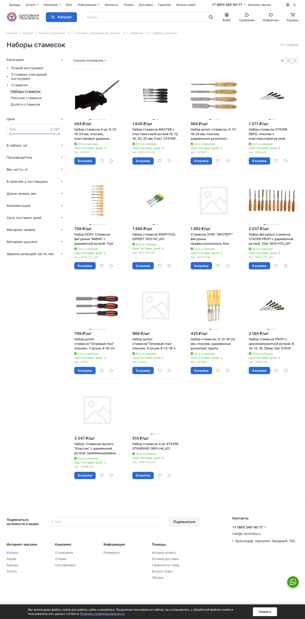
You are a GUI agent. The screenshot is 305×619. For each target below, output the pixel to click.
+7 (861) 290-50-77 (227, 5)
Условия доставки (165, 559)
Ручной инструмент (27, 68)
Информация (114, 544)
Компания (63, 544)
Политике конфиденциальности (102, 613)
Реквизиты (112, 553)
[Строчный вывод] (288, 60)
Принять (265, 611)
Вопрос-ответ (162, 571)
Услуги (12, 571)
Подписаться (184, 522)
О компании (64, 553)
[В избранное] (101, 161)
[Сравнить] (111, 161)
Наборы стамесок (25, 91)
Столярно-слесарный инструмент (29, 76)
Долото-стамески (25, 104)
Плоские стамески (26, 98)
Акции (11, 559)
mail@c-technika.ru (246, 534)
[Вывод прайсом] (295, 60)
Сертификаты (65, 565)
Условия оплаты (164, 553)
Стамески (19, 85)
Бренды (12, 565)
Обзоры (157, 578)
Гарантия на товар (165, 565)
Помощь (159, 544)
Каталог (13, 553)
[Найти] (211, 17)
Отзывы (61, 559)
